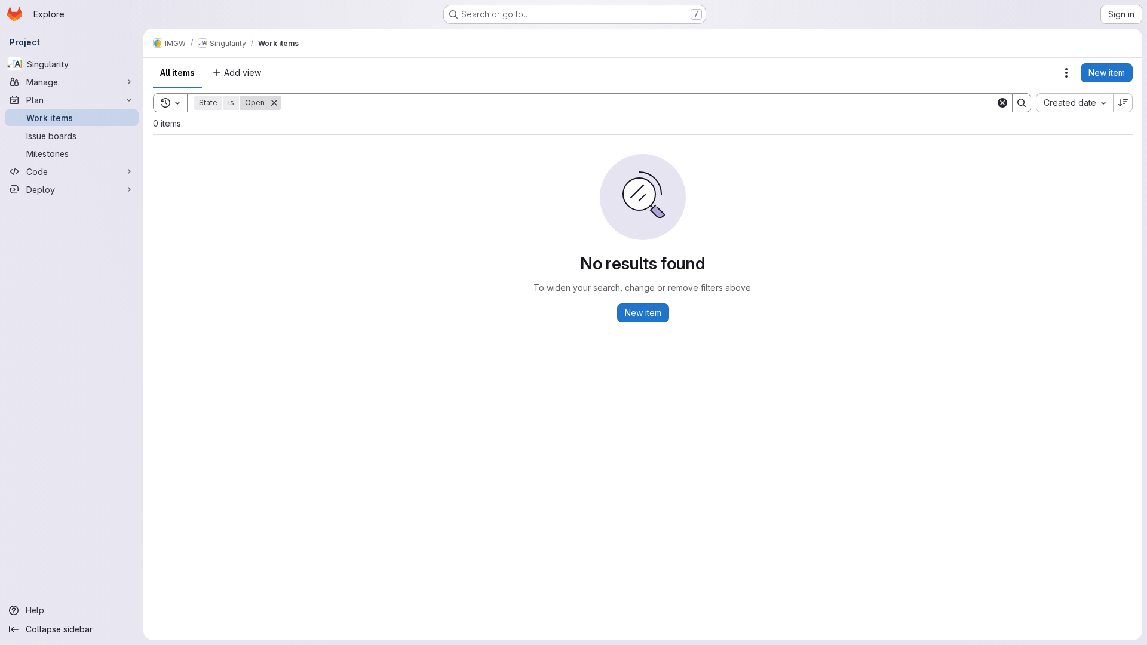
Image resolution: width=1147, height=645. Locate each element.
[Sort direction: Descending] (1123, 102)
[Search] (1021, 102)
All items (177, 72)
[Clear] (1002, 103)
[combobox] (1074, 102)
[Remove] (274, 103)
